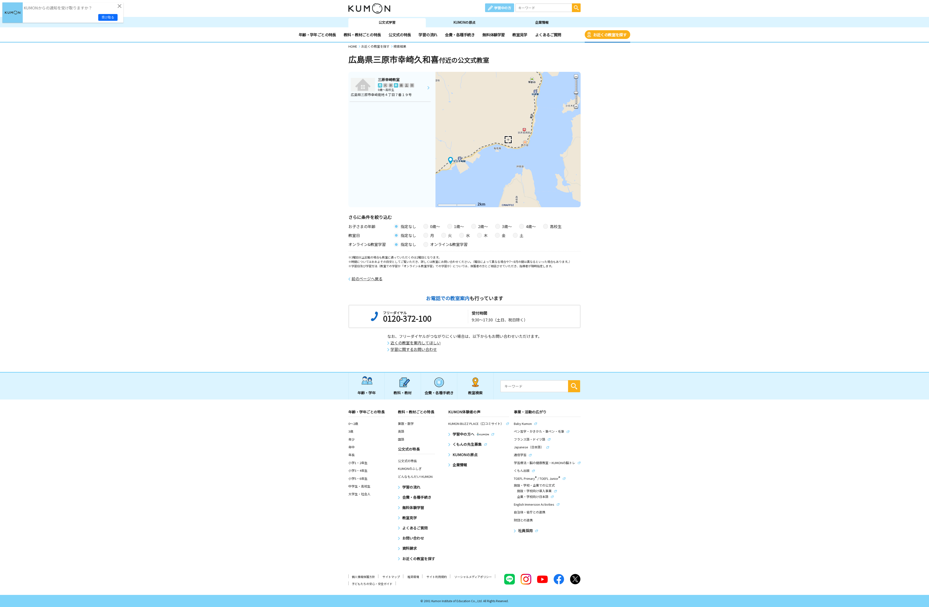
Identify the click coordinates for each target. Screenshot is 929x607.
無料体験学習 (493, 34)
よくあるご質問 (548, 34)
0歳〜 (435, 226)
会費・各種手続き (460, 34)
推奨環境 (413, 577)
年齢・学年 (367, 392)
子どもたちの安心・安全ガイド (372, 584)
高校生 (556, 226)
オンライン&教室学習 (449, 244)
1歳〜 (459, 226)
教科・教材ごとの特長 (362, 34)
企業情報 (542, 22)
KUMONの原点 (464, 22)
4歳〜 (531, 226)
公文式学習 (387, 22)
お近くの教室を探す (610, 34)
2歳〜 (483, 226)
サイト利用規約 (437, 577)
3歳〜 (507, 226)
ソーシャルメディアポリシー (473, 577)
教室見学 (519, 34)
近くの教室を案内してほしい (415, 342)
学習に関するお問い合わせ (413, 349)
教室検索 (475, 392)
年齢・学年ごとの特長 (317, 34)
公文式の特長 (400, 34)
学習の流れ (428, 34)
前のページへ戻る (367, 278)
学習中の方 (502, 7)
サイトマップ (391, 577)
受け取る (108, 17)
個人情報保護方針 (363, 577)
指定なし (408, 226)
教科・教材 (403, 392)
